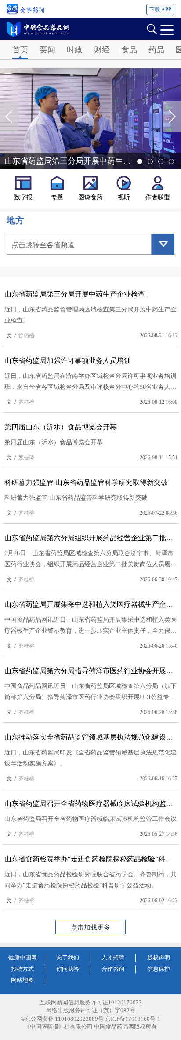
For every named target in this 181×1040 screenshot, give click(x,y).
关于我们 (67, 957)
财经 (102, 49)
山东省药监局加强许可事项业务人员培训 (67, 360)
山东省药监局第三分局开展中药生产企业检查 (74, 294)
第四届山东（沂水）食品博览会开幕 (60, 427)
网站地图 (22, 980)
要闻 (47, 49)
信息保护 (158, 969)
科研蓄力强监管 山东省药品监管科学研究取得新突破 (86, 482)
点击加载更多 (90, 927)
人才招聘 (112, 957)
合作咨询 (112, 969)
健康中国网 (22, 957)
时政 (75, 49)
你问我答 (67, 969)
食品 (129, 49)
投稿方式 (22, 969)
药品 (156, 49)
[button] (172, 116)
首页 (20, 49)
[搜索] (151, 28)
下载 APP (160, 10)
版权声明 (158, 957)
